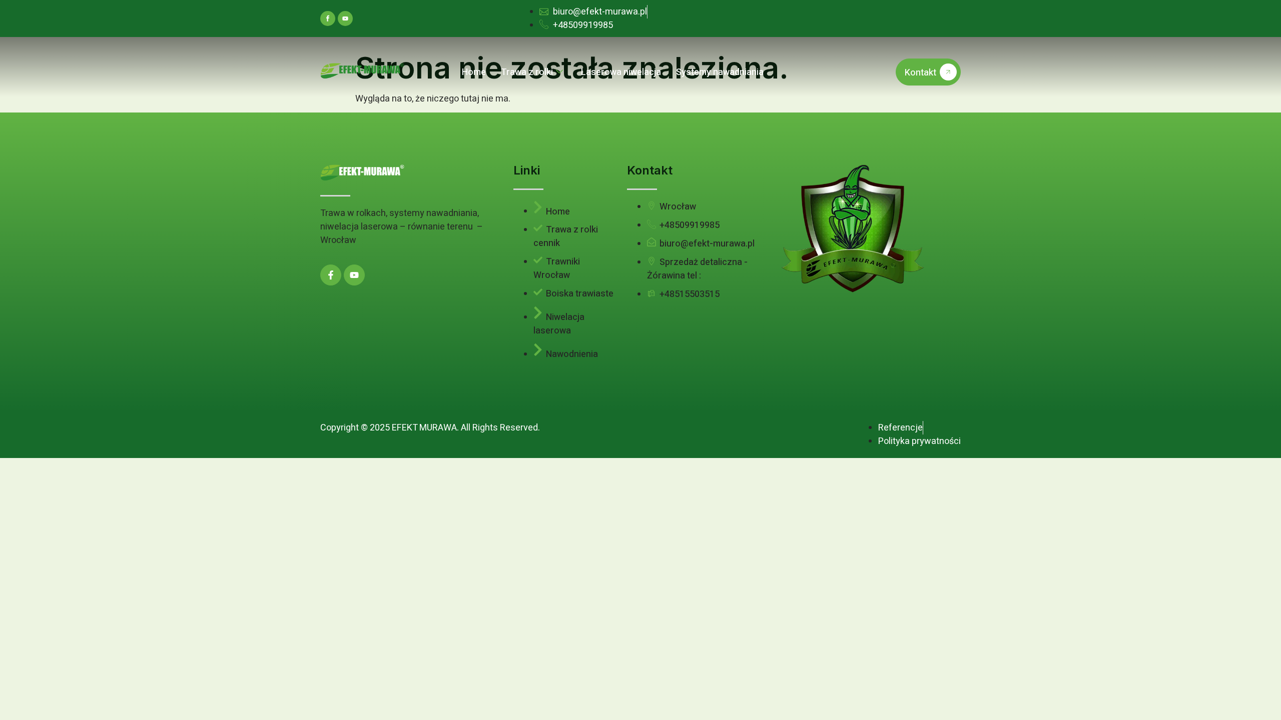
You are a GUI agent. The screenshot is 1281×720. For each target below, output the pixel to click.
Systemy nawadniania (720, 72)
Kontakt (920, 73)
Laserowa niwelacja (621, 72)
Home (474, 72)
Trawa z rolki (527, 72)
